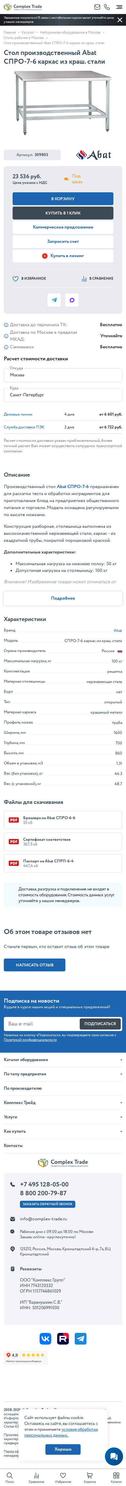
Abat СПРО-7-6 (73, 486)
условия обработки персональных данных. (61, 1432)
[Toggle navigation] (119, 6)
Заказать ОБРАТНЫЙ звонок (47, 1204)
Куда (14, 388)
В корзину (63, 199)
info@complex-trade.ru (43, 1219)
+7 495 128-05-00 (44, 1184)
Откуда (16, 368)
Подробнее (63, 598)
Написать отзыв (35, 965)
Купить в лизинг (67, 255)
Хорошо (63, 1449)
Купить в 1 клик (63, 213)
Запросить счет (63, 241)
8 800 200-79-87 (43, 1193)
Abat (118, 631)
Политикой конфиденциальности (30, 1039)
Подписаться (100, 1024)
